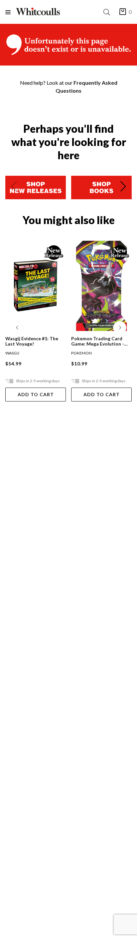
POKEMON (81, 353)
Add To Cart (36, 394)
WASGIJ (12, 353)
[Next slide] (123, 187)
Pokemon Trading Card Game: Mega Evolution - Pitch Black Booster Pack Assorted (99, 341)
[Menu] (10, 12)
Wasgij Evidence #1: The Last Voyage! (31, 341)
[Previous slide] (14, 187)
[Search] (108, 12)
